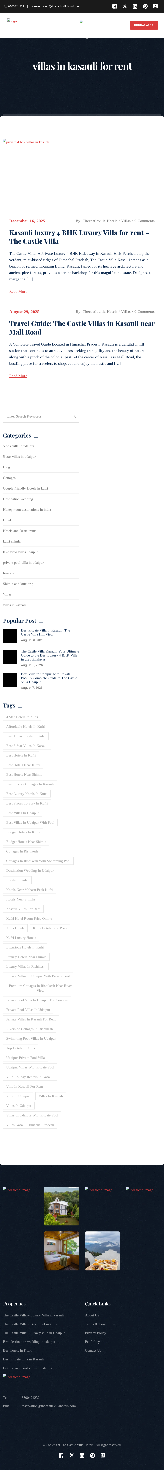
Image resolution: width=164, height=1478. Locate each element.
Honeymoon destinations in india (27, 510)
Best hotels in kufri (21, 755)
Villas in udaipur (18, 1106)
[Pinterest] (145, 6)
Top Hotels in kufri (20, 1048)
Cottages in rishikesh (22, 851)
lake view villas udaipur (20, 552)
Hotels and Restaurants (19, 531)
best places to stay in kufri (27, 803)
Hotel (7, 520)
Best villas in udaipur (22, 813)
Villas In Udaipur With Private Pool (32, 1115)
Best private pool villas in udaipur (27, 1368)
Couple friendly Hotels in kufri (25, 488)
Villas (126, 221)
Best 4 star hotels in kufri (25, 736)
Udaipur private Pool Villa (25, 1058)
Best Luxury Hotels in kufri (26, 794)
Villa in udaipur (18, 1096)
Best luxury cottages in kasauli (30, 784)
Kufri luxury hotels (21, 938)
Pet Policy (92, 1342)
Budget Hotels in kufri (23, 832)
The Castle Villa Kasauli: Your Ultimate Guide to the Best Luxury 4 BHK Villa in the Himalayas (50, 655)
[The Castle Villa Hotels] (26, 25)
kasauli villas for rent (23, 909)
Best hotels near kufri (23, 765)
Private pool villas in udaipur (28, 1010)
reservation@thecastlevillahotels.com (49, 1406)
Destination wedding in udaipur (30, 870)
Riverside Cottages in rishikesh (29, 1029)
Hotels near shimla (20, 899)
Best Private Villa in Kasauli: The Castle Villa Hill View (45, 632)
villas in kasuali (14, 605)
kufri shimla (12, 541)
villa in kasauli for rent (24, 1086)
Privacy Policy (95, 1333)
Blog (6, 467)
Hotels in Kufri (17, 880)
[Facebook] (114, 6)
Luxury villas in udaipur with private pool (38, 976)
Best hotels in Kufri (17, 1350)
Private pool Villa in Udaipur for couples (37, 1000)
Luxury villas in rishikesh (25, 966)
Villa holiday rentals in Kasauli (30, 1077)
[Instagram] (155, 6)
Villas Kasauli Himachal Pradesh (30, 1125)
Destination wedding (18, 499)
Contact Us (93, 1350)
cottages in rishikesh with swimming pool (38, 861)
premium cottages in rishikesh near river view (40, 988)
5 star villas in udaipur (19, 457)
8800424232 (144, 25)
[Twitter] (124, 6)
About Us (92, 1315)
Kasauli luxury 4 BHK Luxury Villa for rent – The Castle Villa (79, 237)
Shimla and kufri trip (18, 584)
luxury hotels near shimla (26, 957)
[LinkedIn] (135, 6)
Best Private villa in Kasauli (23, 1359)
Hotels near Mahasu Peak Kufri (29, 890)
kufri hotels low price (50, 928)
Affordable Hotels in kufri (25, 727)
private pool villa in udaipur (23, 563)
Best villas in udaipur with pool (30, 822)
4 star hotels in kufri (22, 717)
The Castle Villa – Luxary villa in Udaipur (34, 1333)
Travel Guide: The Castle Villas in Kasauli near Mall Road (82, 327)
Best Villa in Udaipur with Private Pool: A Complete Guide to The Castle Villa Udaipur (49, 678)
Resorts (8, 573)
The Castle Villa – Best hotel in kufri (30, 1324)
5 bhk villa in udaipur (18, 446)
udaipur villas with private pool (30, 1067)
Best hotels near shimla (24, 774)
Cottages (9, 478)
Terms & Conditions (100, 1324)
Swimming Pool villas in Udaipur (31, 1038)
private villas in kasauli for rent (31, 1019)
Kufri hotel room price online (29, 918)
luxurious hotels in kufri (25, 947)
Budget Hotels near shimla (26, 842)
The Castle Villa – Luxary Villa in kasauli (33, 1315)
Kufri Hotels (15, 928)
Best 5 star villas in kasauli (27, 746)
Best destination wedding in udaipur (29, 1342)
